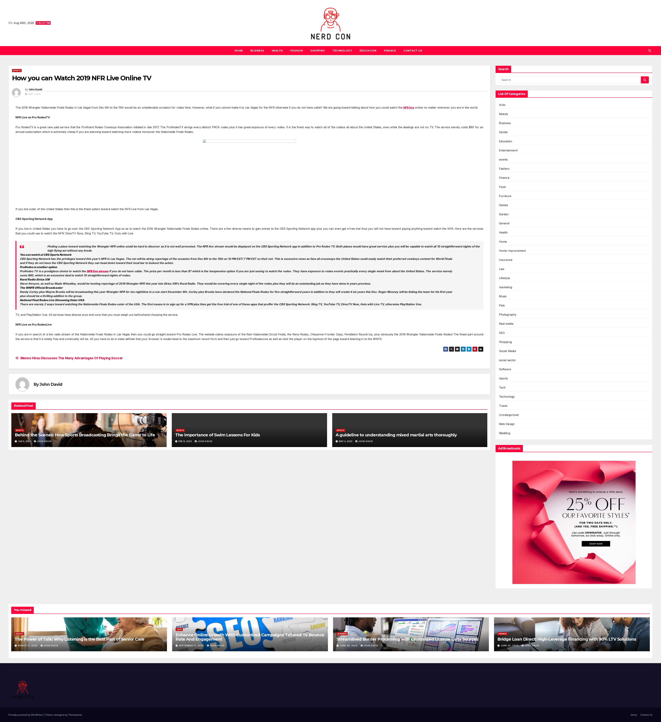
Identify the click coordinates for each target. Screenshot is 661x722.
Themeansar (75, 714)
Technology (342, 50)
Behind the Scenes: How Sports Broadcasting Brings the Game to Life (85, 434)
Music (503, 296)
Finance (390, 50)
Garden (504, 214)
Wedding (504, 433)
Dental (503, 132)
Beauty (503, 114)
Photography (508, 314)
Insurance (506, 260)
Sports (17, 71)
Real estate (506, 323)
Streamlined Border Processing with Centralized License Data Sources (407, 639)
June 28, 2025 (349, 645)
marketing (505, 287)
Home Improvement (512, 250)
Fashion (296, 50)
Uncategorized (509, 415)
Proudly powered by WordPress (26, 714)
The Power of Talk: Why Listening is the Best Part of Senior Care (79, 639)
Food (502, 187)
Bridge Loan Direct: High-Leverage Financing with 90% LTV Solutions (566, 639)
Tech (502, 387)
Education (368, 50)
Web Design (507, 424)
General (504, 223)
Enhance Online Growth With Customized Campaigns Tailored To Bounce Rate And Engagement (250, 637)
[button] (649, 50)
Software (505, 369)
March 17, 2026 (28, 645)
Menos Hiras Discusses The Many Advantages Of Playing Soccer (71, 358)
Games (503, 205)
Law (502, 269)
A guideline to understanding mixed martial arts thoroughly (396, 434)
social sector (507, 360)
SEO (502, 333)
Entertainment (508, 150)
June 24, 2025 (510, 645)
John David (35, 89)
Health (277, 50)
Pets (502, 305)
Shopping (317, 50)
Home (239, 50)
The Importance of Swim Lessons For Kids (217, 434)
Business (257, 50)
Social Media (507, 351)
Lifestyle (504, 278)
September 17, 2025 (191, 645)
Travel (503, 405)
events (503, 159)
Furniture (505, 196)
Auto (502, 105)
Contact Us (412, 50)
